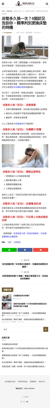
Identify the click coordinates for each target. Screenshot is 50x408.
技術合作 (42, 381)
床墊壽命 (19, 123)
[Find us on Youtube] (27, 401)
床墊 (9, 242)
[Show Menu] (3, 3)
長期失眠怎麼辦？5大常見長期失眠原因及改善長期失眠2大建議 (30, 304)
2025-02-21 (17, 298)
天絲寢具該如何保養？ (21, 295)
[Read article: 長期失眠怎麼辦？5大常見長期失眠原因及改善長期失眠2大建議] (7, 306)
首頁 (3, 11)
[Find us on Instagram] (24, 401)
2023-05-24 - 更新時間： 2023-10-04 (13, 322)
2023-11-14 (17, 309)
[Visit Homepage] (25, 3)
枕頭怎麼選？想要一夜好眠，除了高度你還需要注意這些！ (24, 366)
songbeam (8, 32)
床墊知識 (9, 11)
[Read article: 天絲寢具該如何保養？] (7, 297)
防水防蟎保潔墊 (18, 87)
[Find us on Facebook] (21, 401)
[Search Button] (47, 3)
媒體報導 (33, 381)
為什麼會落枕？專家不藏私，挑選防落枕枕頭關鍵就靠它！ (24, 319)
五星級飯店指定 (10, 381)
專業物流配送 (22, 381)
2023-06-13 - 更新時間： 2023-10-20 (17, 315)
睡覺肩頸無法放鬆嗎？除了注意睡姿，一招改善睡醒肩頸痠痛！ (24, 314)
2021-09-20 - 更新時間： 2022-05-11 (29, 32)
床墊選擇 (17, 242)
